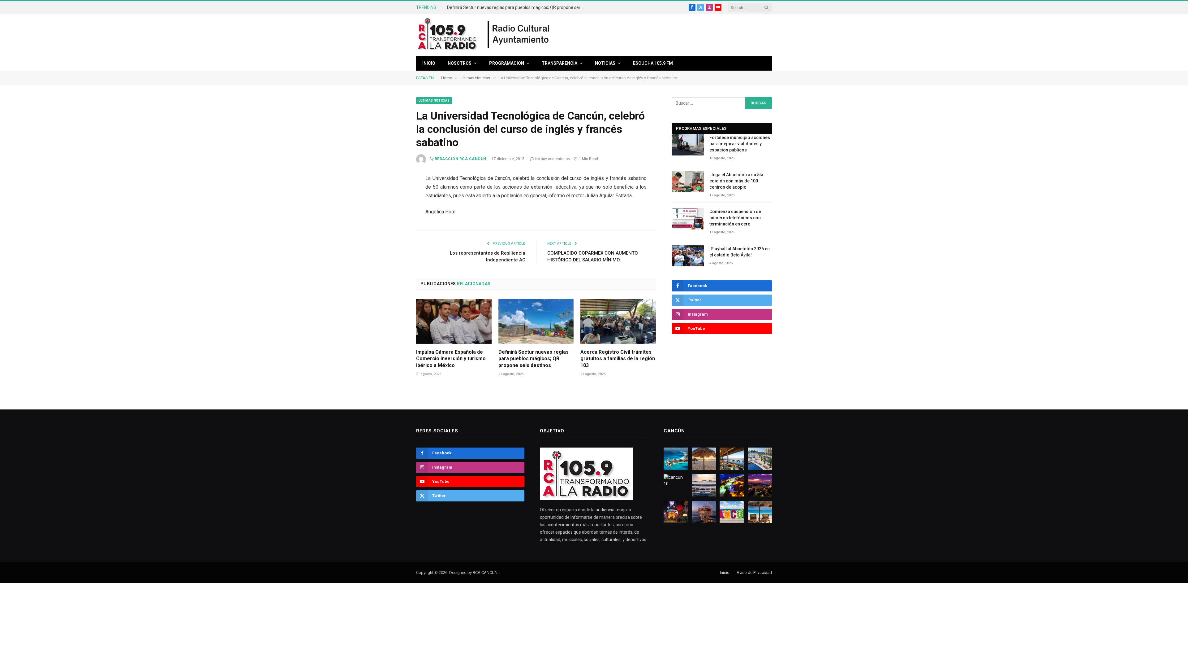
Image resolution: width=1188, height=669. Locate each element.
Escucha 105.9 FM (653, 63)
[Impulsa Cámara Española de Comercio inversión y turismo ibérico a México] (454, 321)
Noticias (605, 63)
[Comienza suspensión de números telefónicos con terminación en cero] (688, 218)
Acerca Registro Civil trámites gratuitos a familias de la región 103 (617, 359)
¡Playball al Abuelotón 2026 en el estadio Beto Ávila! (739, 251)
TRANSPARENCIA (559, 63)
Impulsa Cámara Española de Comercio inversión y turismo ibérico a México (451, 359)
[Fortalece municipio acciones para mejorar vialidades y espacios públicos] (688, 144)
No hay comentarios (552, 159)
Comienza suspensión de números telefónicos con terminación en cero (735, 217)
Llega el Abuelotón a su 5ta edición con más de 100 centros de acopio (736, 181)
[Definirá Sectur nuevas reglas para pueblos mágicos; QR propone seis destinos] (536, 321)
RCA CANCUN (485, 572)
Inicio (428, 63)
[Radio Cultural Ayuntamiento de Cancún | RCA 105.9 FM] (519, 35)
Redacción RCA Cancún (460, 159)
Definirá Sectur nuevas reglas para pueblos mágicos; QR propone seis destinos (516, 7)
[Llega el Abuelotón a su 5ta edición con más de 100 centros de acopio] (688, 181)
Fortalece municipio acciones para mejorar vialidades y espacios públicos (739, 143)
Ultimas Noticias (434, 100)
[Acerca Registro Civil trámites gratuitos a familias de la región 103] (618, 321)
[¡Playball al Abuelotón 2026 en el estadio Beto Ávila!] (688, 255)
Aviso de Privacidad (754, 572)
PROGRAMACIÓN (506, 63)
